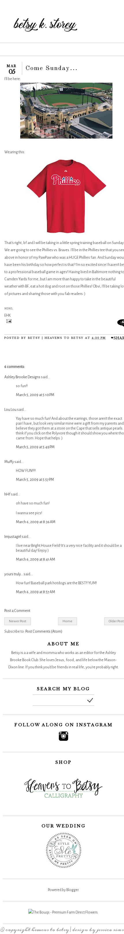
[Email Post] (8, 322)
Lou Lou (10, 410)
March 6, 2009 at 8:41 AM (35, 559)
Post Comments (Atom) (43, 631)
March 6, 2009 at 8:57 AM (35, 592)
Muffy (9, 462)
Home (67, 621)
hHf (7, 494)
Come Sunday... (51, 68)
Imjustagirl (12, 537)
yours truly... (13, 574)
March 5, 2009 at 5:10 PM (35, 395)
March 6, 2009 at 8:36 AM (35, 522)
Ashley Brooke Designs (22, 377)
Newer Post (17, 621)
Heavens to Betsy (50, 929)
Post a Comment (17, 611)
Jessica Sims (110, 929)
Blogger (72, 890)
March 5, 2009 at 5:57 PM (35, 480)
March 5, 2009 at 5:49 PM (35, 447)
